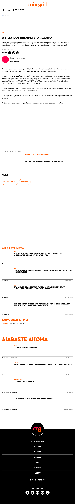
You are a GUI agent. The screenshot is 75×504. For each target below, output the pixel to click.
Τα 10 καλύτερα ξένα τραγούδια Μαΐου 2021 (44, 161)
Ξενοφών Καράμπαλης (10, 357)
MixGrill (6, 263)
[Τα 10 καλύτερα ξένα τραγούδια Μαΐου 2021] (8, 159)
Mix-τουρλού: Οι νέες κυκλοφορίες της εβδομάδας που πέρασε (43, 364)
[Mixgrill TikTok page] (48, 493)
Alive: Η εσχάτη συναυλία (25, 347)
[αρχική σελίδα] (37, 4)
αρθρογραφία (37, 441)
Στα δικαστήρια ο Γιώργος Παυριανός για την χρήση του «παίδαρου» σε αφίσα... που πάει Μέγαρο (39, 288)
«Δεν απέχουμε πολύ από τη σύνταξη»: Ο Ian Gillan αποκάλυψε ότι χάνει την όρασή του (38, 254)
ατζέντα (37, 468)
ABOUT (38, 473)
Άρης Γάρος (7, 374)
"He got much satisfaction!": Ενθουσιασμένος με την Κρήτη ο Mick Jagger (43, 271)
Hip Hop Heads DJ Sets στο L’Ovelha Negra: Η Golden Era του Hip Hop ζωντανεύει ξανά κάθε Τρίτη (42, 305)
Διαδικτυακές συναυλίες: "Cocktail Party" (34, 399)
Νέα (3, 33)
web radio (19, 10)
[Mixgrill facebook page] (27, 493)
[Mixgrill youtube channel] (42, 493)
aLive (15, 345)
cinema (37, 457)
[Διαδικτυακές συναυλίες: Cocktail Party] (7, 402)
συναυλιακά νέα (18, 396)
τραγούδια (17, 362)
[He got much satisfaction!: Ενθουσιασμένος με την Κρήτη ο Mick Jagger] (7, 273)
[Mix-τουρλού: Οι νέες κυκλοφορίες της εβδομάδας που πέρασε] (7, 368)
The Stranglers (10, 182)
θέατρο (37, 452)
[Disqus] (37, 215)
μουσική (16, 379)
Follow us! (37, 488)
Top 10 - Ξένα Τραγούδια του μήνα (37, 155)
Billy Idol (25, 182)
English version (37, 480)
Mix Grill (6, 314)
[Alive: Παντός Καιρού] (7, 385)
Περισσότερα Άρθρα (14, 61)
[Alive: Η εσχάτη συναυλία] (7, 351)
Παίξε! (37, 462)
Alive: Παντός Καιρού (24, 382)
